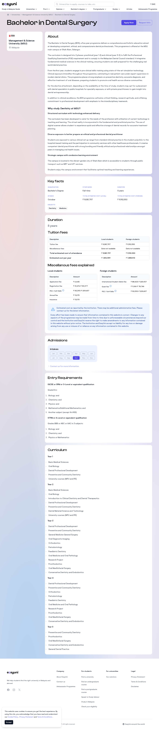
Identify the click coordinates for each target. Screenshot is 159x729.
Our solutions (111, 677)
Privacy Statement (26, 717)
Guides (115, 9)
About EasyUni (62, 677)
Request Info (145, 22)
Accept (9, 722)
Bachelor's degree (78, 9)
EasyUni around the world (135, 724)
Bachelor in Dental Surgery (65, 15)
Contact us (61, 682)
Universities (30, 9)
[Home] (8, 14)
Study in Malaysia (87, 702)
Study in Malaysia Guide (11, 9)
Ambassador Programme (147, 9)
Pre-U (45, 9)
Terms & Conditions (45, 717)
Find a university (87, 677)
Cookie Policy (13, 717)
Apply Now (129, 22)
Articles (129, 9)
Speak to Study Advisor (90, 697)
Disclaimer (135, 686)
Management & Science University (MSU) (37, 15)
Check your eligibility (89, 706)
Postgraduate (98, 9)
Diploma (59, 9)
